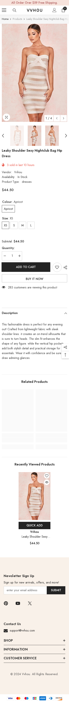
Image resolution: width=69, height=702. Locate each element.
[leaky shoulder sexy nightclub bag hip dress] (34, 496)
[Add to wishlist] (57, 267)
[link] (18, 440)
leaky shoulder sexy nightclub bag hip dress (34, 537)
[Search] (14, 10)
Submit (56, 590)
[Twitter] (29, 603)
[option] (34, 73)
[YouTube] (17, 603)
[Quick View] (46, 482)
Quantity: (8, 248)
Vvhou (18, 172)
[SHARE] (64, 267)
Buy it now (34, 279)
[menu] (4, 10)
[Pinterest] (5, 603)
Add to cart (26, 267)
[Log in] (54, 10)
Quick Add (34, 525)
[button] (57, 118)
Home (5, 19)
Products (17, 19)
